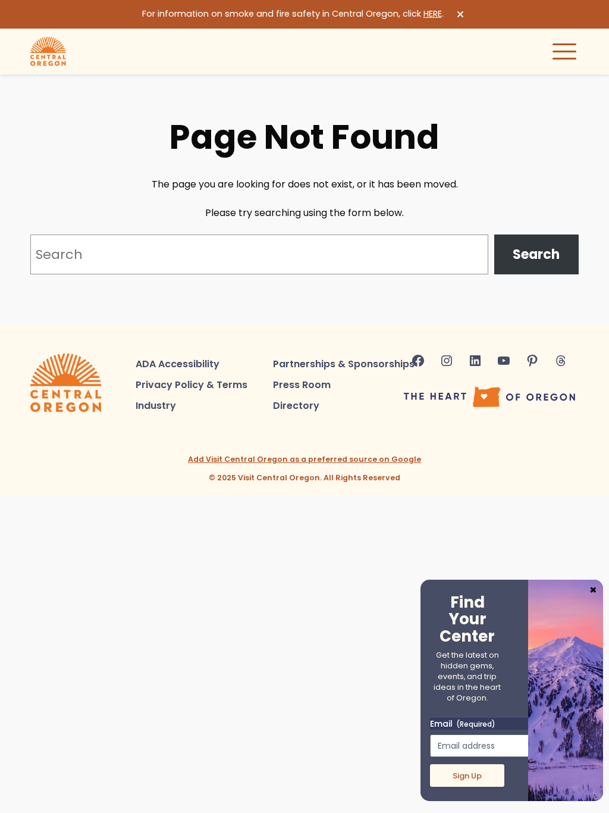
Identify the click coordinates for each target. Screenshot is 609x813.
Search (536, 254)
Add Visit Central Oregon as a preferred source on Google (304, 459)
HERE (432, 14)
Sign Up (467, 775)
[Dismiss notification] (460, 14)
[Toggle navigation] (564, 51)
